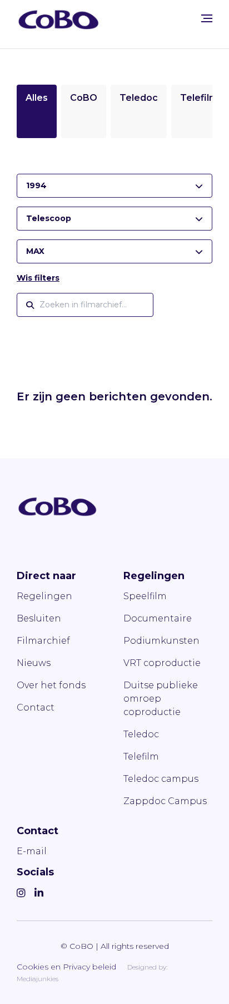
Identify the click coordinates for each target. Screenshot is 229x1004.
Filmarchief (43, 640)
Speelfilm (145, 596)
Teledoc (139, 97)
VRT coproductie (162, 663)
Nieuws (34, 663)
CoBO (83, 97)
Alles (37, 97)
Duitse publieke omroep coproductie (160, 698)
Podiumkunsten (161, 640)
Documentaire (157, 618)
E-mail (32, 851)
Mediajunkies (37, 978)
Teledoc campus (160, 778)
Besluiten (39, 618)
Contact (35, 707)
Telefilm (199, 97)
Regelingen (44, 596)
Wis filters (38, 278)
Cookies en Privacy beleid (66, 967)
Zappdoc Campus (165, 801)
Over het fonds (51, 685)
